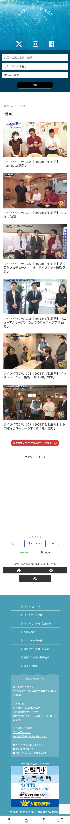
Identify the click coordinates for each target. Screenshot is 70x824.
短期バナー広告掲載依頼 (36, 657)
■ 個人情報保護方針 (23, 748)
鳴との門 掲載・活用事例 (37, 623)
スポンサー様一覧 (33, 640)
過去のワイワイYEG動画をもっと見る (33, 443)
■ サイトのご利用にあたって (28, 744)
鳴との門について (33, 606)
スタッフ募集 (31, 665)
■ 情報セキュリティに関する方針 (30, 752)
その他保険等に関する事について (30, 736)
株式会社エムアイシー (24, 687)
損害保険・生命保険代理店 (26, 707)
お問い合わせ (31, 632)
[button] (45, 552)
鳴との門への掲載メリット (37, 615)
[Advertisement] (35, 495)
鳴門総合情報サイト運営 (25, 711)
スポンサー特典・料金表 (36, 648)
